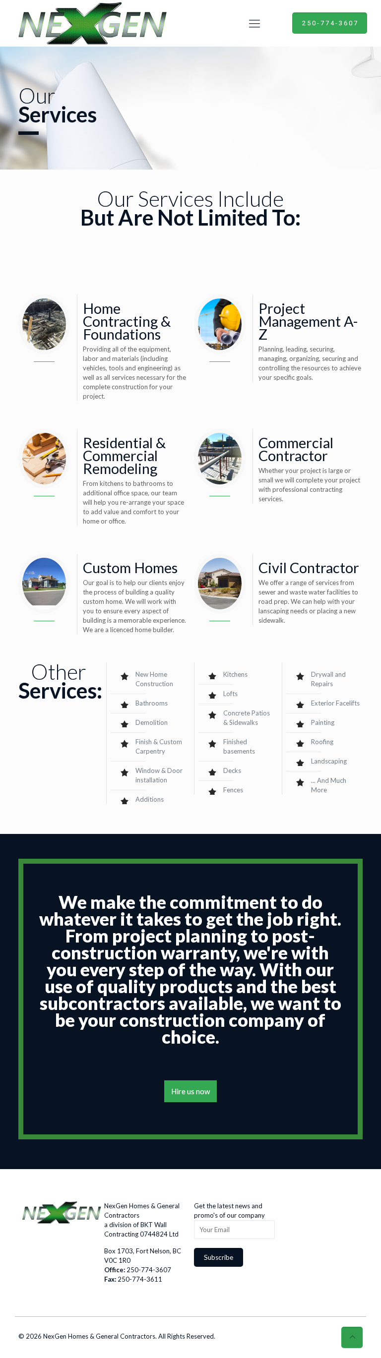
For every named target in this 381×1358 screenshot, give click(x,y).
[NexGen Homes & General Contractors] (91, 23)
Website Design (239, 1336)
